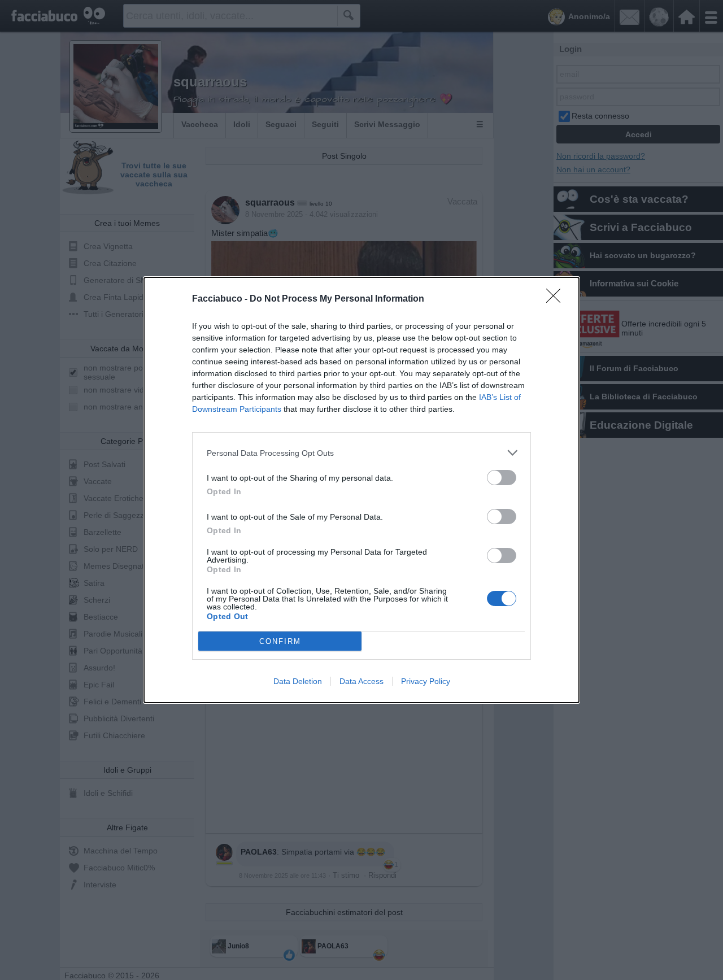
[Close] (557, 299)
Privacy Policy (425, 681)
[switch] (501, 477)
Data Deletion (297, 681)
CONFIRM (280, 641)
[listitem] (361, 453)
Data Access (361, 681)
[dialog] (361, 490)
